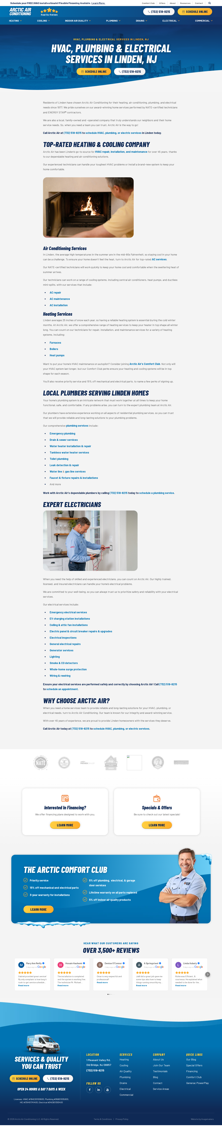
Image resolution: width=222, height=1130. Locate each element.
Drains (140, 20)
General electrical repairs (65, 644)
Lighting (55, 656)
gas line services (75, 471)
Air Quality (126, 1071)
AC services (159, 259)
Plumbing (112, 20)
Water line (56, 471)
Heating (14, 20)
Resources (185, 3)
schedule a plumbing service (156, 493)
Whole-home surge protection (68, 669)
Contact (199, 3)
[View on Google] (21, 965)
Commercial (202, 20)
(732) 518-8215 (73, 132)
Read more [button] (23, 985)
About (173, 3)
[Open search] (210, 3)
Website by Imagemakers (202, 1119)
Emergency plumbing (62, 433)
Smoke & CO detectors (64, 663)
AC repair (55, 292)
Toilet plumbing (59, 458)
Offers (162, 3)
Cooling (42, 20)
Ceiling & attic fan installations (69, 625)
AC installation (59, 305)
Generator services (61, 650)
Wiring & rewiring (60, 675)
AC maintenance (60, 298)
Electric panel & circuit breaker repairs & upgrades (81, 631)
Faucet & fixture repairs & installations (74, 477)
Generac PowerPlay (197, 1083)
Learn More (65, 825)
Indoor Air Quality (76, 20)
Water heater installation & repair (70, 446)
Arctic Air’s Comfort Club (144, 363)
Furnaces (55, 342)
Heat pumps (57, 355)
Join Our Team (161, 1065)
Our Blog (191, 1059)
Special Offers (194, 1065)
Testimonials (160, 1071)
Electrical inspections (63, 637)
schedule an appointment (62, 689)
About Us (158, 1059)
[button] (159, 11)
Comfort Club (148, 3)
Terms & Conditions (103, 1119)
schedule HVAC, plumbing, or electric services (113, 132)
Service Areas (161, 1088)
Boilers (54, 349)
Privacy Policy (122, 1119)
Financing (192, 1071)
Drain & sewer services (64, 439)
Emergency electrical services (68, 612)
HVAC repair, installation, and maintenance (121, 151)
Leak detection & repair (64, 465)
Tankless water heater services (69, 452)
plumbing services (77, 425)
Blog (155, 1077)
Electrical (169, 20)
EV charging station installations (70, 618)
